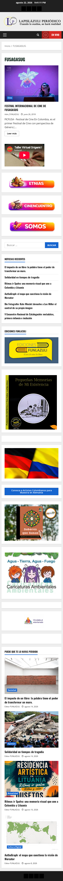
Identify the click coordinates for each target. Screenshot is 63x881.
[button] (5, 35)
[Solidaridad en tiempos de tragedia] (31, 729)
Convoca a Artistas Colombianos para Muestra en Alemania (31, 491)
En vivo (55, 35)
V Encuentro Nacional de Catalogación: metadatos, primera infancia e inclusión (29, 316)
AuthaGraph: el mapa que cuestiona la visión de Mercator (31, 857)
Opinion (11, 743)
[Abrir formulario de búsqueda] (38, 35)
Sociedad (12, 690)
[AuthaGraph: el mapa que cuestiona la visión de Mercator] (31, 833)
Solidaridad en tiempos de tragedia (22, 277)
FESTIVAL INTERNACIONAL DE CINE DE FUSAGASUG (31, 83)
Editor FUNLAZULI (12, 706)
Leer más (13, 134)
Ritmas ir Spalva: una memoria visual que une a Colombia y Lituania (31, 803)
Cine (10, 97)
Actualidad (13, 793)
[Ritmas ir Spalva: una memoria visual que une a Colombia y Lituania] (31, 779)
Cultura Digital (15, 847)
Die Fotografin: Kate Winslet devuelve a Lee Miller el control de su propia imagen (30, 306)
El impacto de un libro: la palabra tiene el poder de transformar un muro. (31, 700)
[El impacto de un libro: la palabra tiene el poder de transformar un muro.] (31, 676)
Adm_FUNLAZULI (12, 114)
